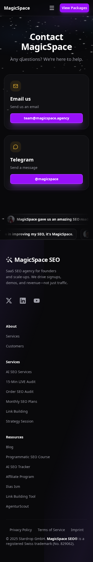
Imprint (77, 529)
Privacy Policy (21, 529)
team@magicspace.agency (46, 118)
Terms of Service (51, 529)
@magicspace (46, 179)
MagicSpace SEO (37, 260)
